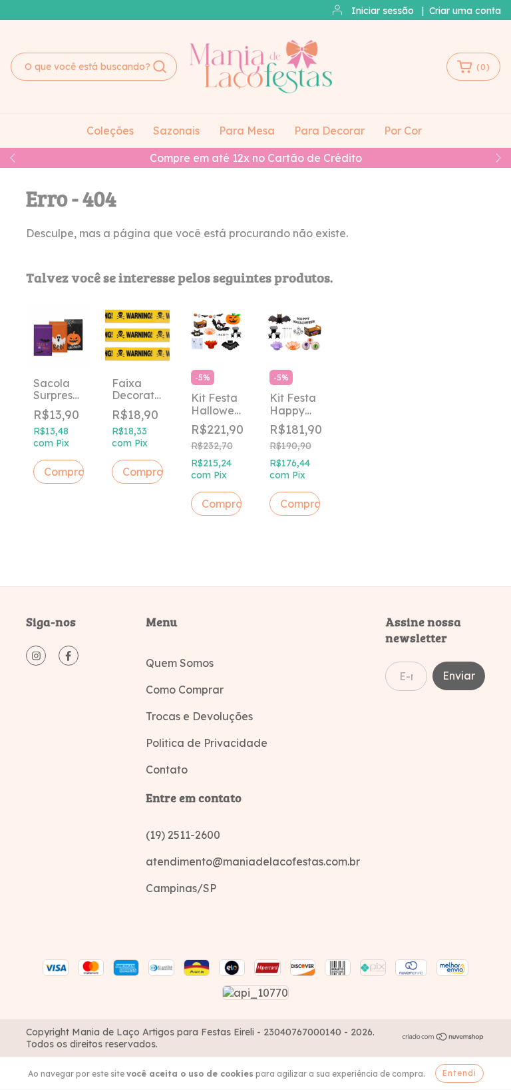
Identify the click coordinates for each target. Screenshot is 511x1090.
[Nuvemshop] (443, 1038)
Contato (167, 769)
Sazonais (176, 130)
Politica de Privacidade (206, 743)
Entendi (459, 1073)
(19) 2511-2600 (183, 834)
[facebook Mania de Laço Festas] (69, 656)
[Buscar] (159, 67)
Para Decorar (329, 130)
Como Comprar (185, 689)
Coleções (110, 130)
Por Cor (403, 130)
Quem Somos (180, 663)
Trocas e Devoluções (199, 716)
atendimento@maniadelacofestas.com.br (253, 861)
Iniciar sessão (382, 11)
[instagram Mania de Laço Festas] (36, 656)
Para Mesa (247, 130)
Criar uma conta (465, 11)
